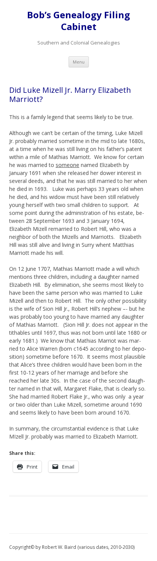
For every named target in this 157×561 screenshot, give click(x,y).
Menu (79, 62)
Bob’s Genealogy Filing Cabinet (78, 21)
